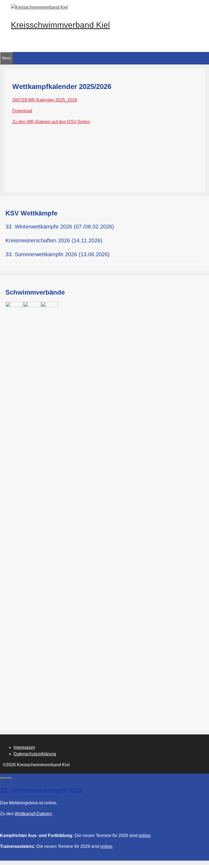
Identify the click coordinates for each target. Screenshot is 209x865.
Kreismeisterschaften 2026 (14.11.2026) (53, 240)
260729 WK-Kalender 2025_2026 (44, 100)
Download (22, 111)
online (144, 835)
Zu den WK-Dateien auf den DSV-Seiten (51, 121)
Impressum (24, 747)
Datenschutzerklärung (35, 754)
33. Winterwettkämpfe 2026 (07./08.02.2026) (59, 227)
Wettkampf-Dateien (33, 813)
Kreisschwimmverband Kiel (60, 24)
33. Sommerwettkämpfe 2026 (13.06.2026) (57, 254)
